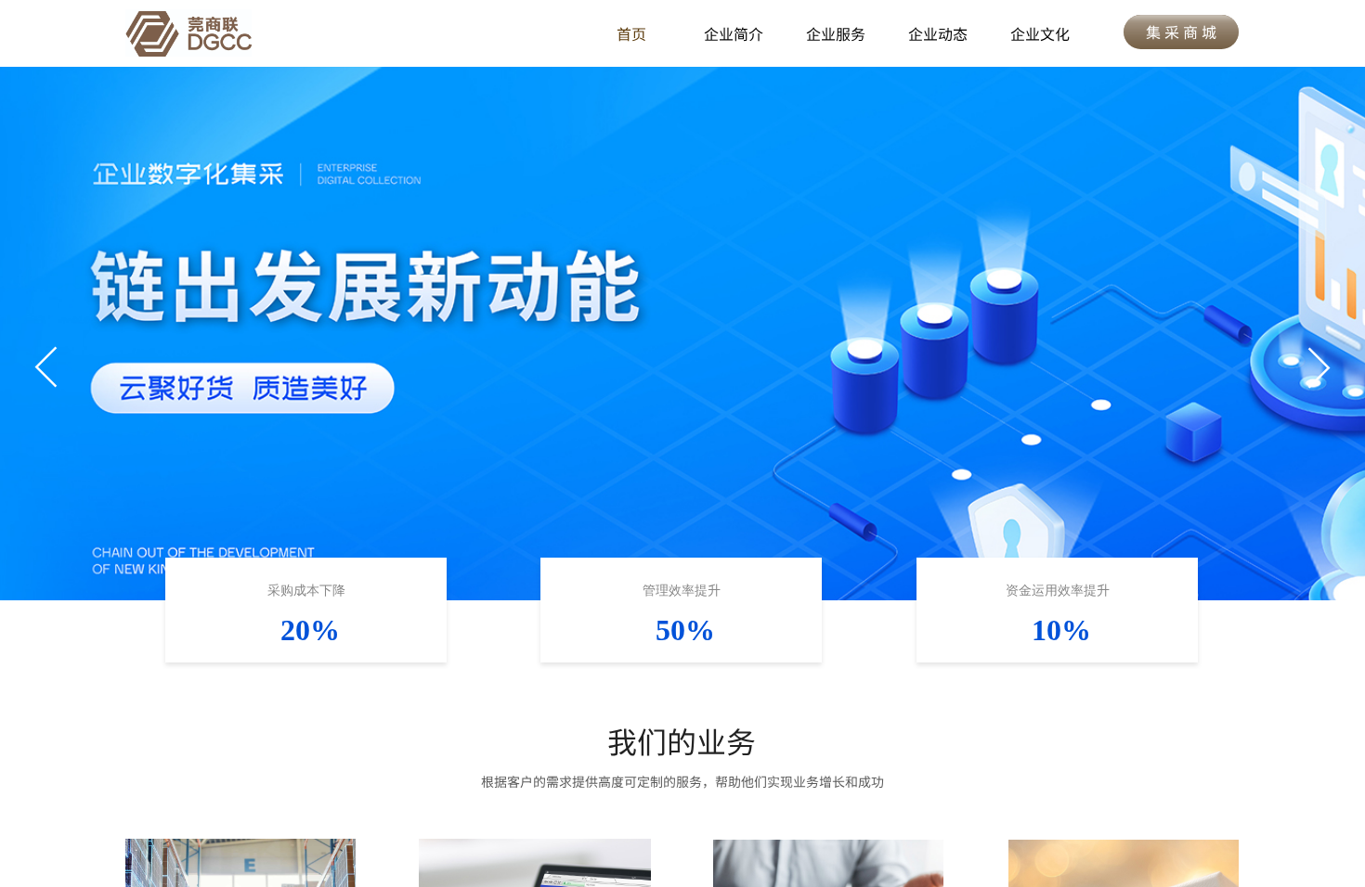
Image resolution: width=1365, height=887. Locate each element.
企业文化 (1040, 33)
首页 (631, 33)
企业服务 (835, 33)
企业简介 (733, 33)
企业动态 (938, 33)
